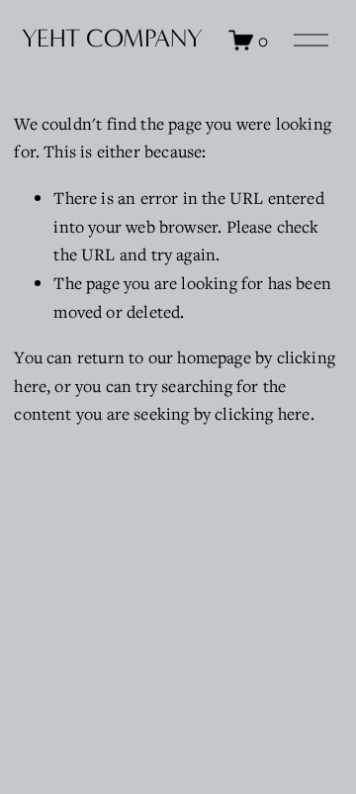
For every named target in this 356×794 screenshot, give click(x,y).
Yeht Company (112, 38)
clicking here (262, 413)
